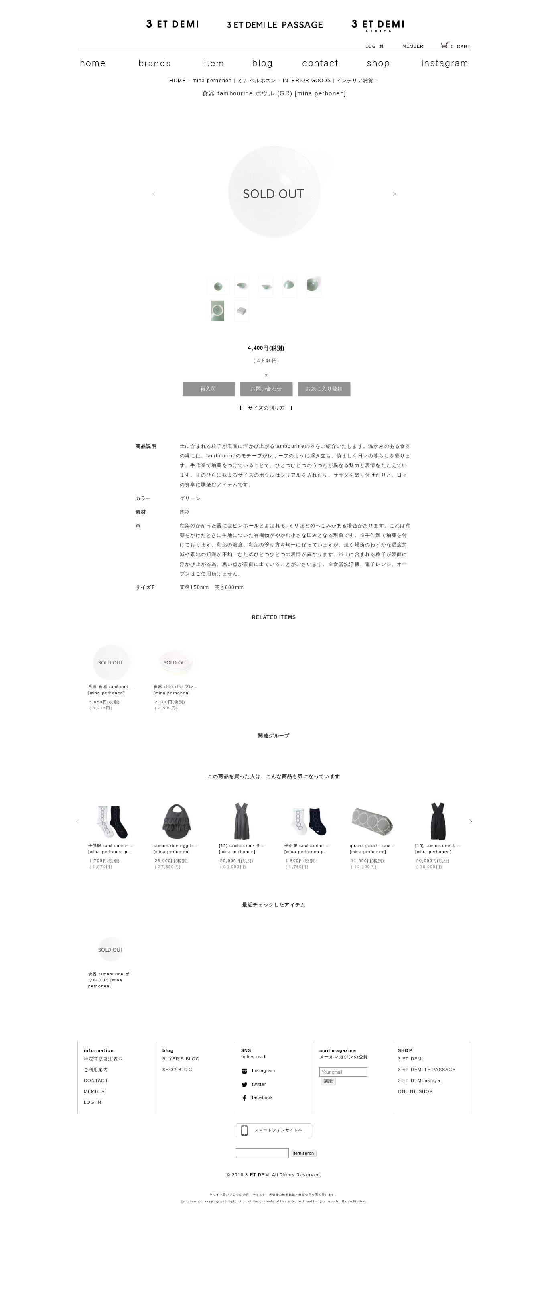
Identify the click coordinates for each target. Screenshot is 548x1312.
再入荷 (209, 389)
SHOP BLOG (177, 1069)
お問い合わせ (266, 389)
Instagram (261, 1070)
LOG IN (374, 46)
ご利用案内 (96, 1069)
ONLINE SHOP (415, 1091)
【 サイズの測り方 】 (266, 408)
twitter (257, 1084)
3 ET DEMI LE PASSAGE (427, 1069)
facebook (260, 1097)
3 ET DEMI (410, 1058)
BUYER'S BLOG (181, 1058)
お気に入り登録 (324, 389)
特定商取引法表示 (103, 1058)
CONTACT (96, 1080)
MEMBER (413, 46)
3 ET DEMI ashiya (419, 1080)
